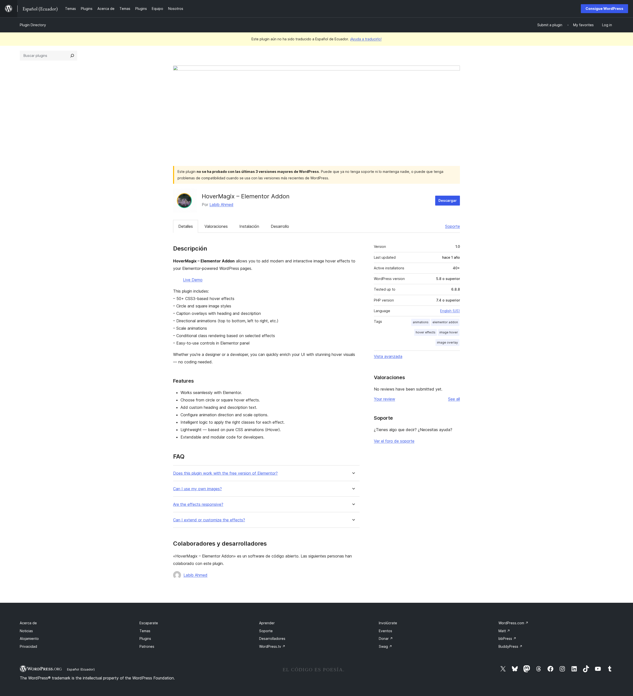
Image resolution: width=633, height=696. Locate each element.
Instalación (249, 226)
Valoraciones (216, 226)
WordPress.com (513, 623)
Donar (386, 638)
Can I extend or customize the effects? (209, 520)
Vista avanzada (388, 356)
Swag (385, 646)
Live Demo (193, 279)
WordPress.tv (272, 646)
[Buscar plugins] (72, 56)
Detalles (185, 226)
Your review (384, 398)
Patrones (146, 646)
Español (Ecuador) (81, 669)
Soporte (452, 226)
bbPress (507, 638)
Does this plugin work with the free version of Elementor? (225, 473)
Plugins (145, 638)
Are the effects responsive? (198, 504)
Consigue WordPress (604, 8)
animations (421, 322)
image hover (448, 332)
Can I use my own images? (197, 489)
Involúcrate (388, 623)
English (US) (450, 311)
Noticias (26, 631)
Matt (504, 631)
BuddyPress (510, 646)
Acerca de (28, 623)
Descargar (447, 200)
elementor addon (445, 322)
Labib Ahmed (221, 204)
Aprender (267, 623)
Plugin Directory (33, 25)
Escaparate (148, 623)
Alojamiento (29, 638)
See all (454, 398)
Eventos (385, 631)
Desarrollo (280, 226)
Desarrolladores (272, 638)
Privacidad (28, 646)
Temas (144, 631)
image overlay (447, 342)
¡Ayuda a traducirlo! (366, 39)
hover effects (425, 332)
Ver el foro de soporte (394, 441)
